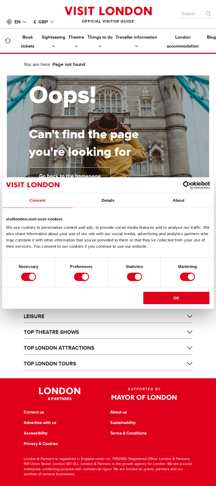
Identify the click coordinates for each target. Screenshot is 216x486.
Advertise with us (40, 422)
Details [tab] (108, 200)
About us (118, 412)
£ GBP (41, 21)
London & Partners (59, 393)
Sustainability (123, 422)
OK (176, 298)
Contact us (34, 412)
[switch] (81, 277)
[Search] (208, 12)
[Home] (8, 41)
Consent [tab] (37, 200)
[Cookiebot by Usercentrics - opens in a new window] (187, 185)
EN (17, 21)
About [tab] (178, 200)
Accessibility (35, 433)
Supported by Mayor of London (144, 393)
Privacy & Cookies (41, 443)
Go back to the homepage (70, 176)
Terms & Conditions (128, 433)
